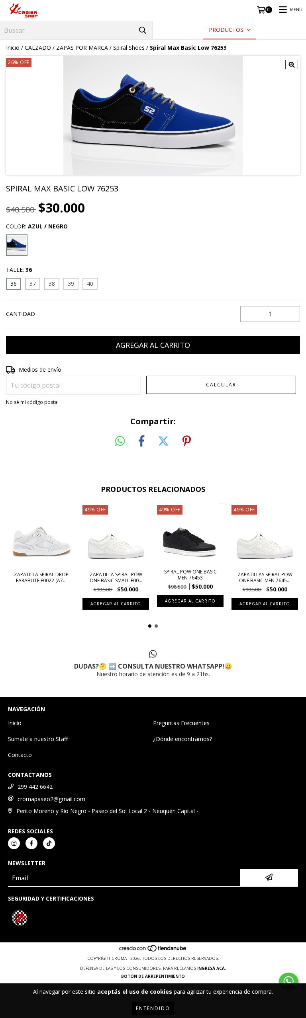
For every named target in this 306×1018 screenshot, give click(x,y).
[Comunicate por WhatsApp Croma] (288, 981)
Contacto (20, 755)
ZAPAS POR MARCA (82, 47)
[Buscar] (142, 30)
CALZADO (38, 47)
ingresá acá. (211, 968)
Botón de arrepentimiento (153, 976)
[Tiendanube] (153, 950)
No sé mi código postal (32, 402)
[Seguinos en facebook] (31, 843)
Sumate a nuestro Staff (38, 739)
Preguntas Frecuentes (181, 723)
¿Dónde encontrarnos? (182, 739)
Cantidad (20, 314)
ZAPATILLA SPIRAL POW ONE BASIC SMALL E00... (116, 577)
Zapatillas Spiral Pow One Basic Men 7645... (264, 577)
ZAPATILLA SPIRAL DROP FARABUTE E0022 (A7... (41, 577)
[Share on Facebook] (141, 441)
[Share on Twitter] (163, 441)
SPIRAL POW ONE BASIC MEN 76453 (190, 575)
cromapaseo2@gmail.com (51, 799)
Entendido (153, 1008)
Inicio (13, 47)
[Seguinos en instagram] (14, 843)
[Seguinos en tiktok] (49, 843)
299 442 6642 (35, 786)
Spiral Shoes (129, 47)
